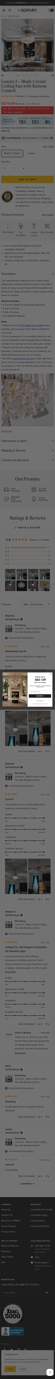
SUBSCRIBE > (40, 696)
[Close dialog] (51, 674)
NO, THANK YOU (40, 700)
